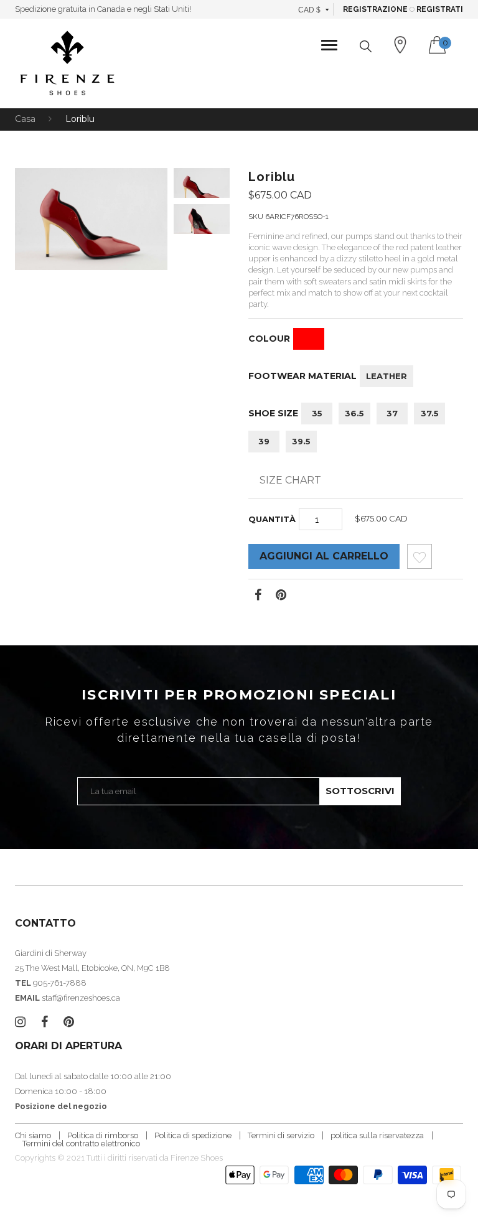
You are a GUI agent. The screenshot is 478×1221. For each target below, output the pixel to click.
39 (263, 441)
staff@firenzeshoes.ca (81, 998)
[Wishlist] (419, 559)
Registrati (439, 9)
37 (392, 413)
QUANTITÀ (272, 519)
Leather (386, 376)
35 (317, 413)
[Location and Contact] (400, 45)
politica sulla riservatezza (377, 1135)
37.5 (430, 413)
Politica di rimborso (102, 1135)
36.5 (354, 413)
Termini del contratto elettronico (81, 1143)
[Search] (366, 46)
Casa (25, 118)
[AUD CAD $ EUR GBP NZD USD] (314, 9)
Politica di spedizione (193, 1135)
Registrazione (375, 9)
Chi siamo (33, 1135)
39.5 (301, 441)
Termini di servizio (281, 1135)
